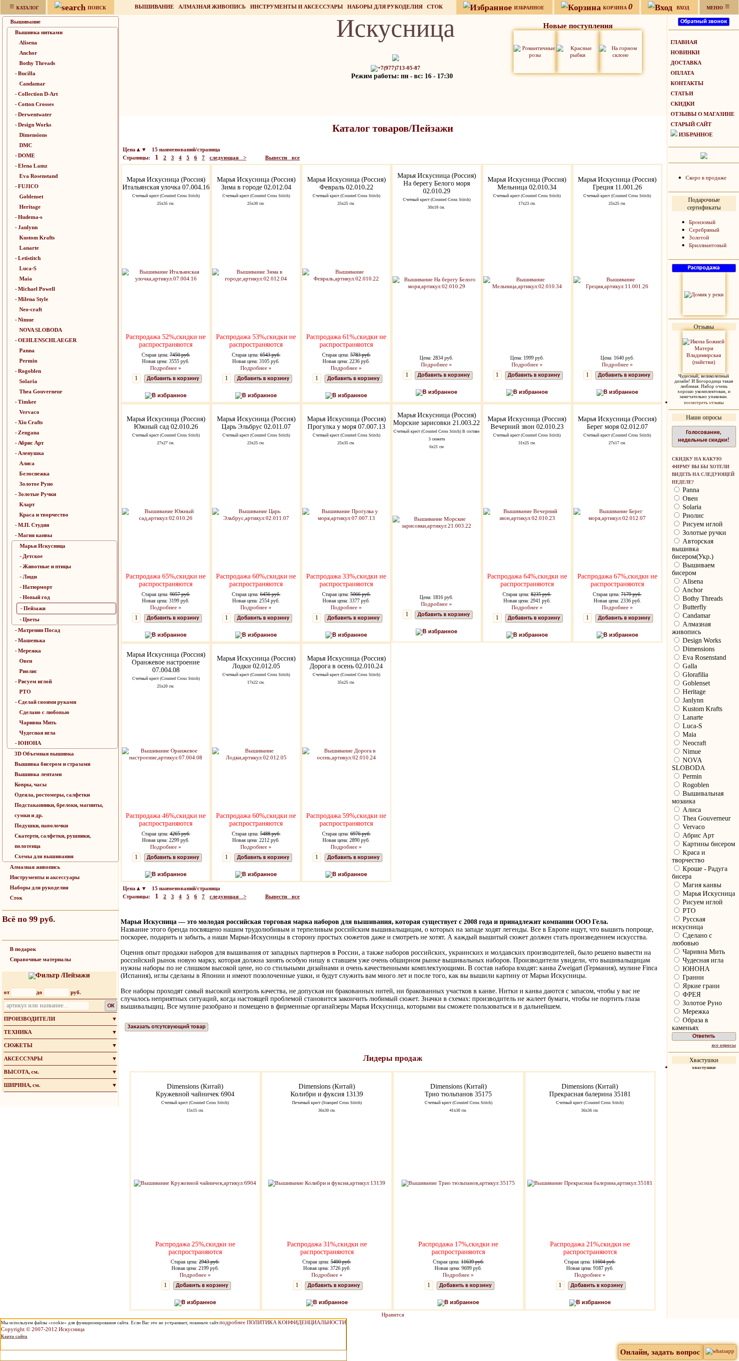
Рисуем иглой (702, 524)
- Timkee (25, 402)
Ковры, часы (31, 784)
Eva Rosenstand (38, 176)
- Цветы (29, 619)
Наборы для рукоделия (385, 6)
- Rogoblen (28, 371)
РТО (25, 691)
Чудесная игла (37, 732)
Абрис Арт (697, 835)
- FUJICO (26, 186)
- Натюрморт (36, 587)
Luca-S (27, 268)
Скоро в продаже (706, 177)
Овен (25, 661)
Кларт (27, 504)
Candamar (32, 83)
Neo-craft (30, 309)
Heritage (30, 207)
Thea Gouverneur (40, 391)
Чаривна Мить (37, 722)
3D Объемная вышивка (44, 753)
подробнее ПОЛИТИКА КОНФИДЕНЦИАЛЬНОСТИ (282, 1322)
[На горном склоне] (620, 51)
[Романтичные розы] (535, 51)
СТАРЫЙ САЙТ (691, 124)
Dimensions (33, 135)
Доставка (686, 62)
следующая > (228, 157)
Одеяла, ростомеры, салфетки (52, 794)
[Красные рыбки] (577, 51)
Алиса (27, 463)
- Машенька (30, 640)
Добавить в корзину (173, 378)
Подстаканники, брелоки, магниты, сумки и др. (59, 810)
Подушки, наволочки (41, 825)
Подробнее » (165, 368)
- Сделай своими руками (45, 702)
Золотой (699, 237)
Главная (684, 42)
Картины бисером (708, 843)
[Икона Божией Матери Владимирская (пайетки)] (704, 351)
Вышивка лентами (38, 774)
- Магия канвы (33, 535)
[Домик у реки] (704, 294)
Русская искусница (688, 922)
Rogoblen (695, 784)
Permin (28, 360)
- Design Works (33, 124)
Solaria (28, 381)
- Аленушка (29, 453)
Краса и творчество (43, 514)
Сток (435, 6)
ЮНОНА (695, 968)
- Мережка (28, 650)
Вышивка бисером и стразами (52, 764)
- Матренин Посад (37, 630)
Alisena (28, 42)
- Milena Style (31, 299)
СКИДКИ (683, 103)
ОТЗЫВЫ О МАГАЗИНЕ (703, 114)
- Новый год (35, 597)
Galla (689, 666)
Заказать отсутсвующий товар (166, 1027)
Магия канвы (701, 885)
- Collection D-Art (36, 94)
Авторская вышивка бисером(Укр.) (692, 548)
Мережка (695, 1011)
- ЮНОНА (28, 743)
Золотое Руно (36, 484)
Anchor (28, 53)
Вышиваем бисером (693, 568)
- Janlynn (26, 227)
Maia (25, 278)
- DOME (25, 155)
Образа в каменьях (690, 1023)
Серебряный (704, 230)
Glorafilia (694, 674)
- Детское (31, 556)
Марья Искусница (42, 546)
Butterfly (693, 607)
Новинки (685, 52)
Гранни (692, 977)
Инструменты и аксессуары (296, 6)
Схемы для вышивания (44, 856)
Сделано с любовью (44, 712)
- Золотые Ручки (35, 494)
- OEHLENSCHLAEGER (46, 340)
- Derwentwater (33, 114)
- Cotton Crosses (34, 104)
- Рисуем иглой (33, 681)
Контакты (687, 83)
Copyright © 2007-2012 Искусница (43, 1329)
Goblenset (31, 196)
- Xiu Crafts (29, 422)
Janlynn (692, 700)
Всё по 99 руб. (28, 919)
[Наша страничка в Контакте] (704, 155)
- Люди (28, 576)
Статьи (682, 93)
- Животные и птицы (45, 566)
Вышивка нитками (38, 32)
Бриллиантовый (708, 245)
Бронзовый (702, 222)
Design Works (701, 640)
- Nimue (24, 319)
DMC (25, 145)
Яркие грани (700, 985)
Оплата (682, 73)
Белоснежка (34, 473)
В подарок (23, 949)
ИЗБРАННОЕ (695, 134)
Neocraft (693, 743)
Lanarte (29, 248)
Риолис (28, 671)
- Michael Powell (35, 289)
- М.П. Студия (32, 525)
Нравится (392, 1314)
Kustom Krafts (37, 237)
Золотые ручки (703, 532)
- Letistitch (28, 258)
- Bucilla (25, 73)
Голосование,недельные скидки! (704, 436)
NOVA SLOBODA (40, 330)
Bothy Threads (37, 63)
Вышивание (154, 6)
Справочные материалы (40, 959)
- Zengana (27, 432)
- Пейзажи (33, 608)
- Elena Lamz (31, 165)
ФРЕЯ (691, 994)
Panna (27, 350)
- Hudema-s (28, 217)
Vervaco (29, 412)
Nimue (691, 751)
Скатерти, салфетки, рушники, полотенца (53, 841)
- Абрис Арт (29, 443)
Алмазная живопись (212, 6)
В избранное (169, 395)
